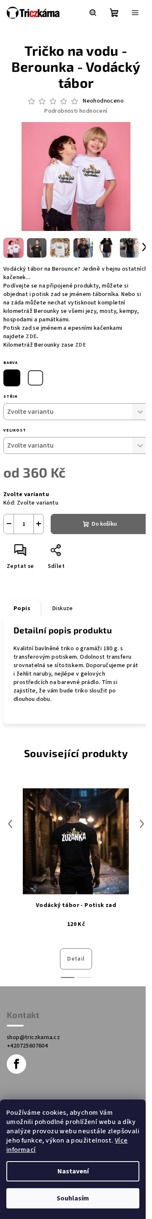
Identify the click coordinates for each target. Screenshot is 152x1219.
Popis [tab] (22, 608)
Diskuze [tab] (62, 608)
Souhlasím (73, 1198)
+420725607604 (27, 1046)
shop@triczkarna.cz (33, 1037)
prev (10, 824)
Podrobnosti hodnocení (75, 111)
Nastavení (73, 1171)
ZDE (31, 336)
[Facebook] (16, 1064)
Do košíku (104, 524)
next (142, 824)
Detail (75, 959)
